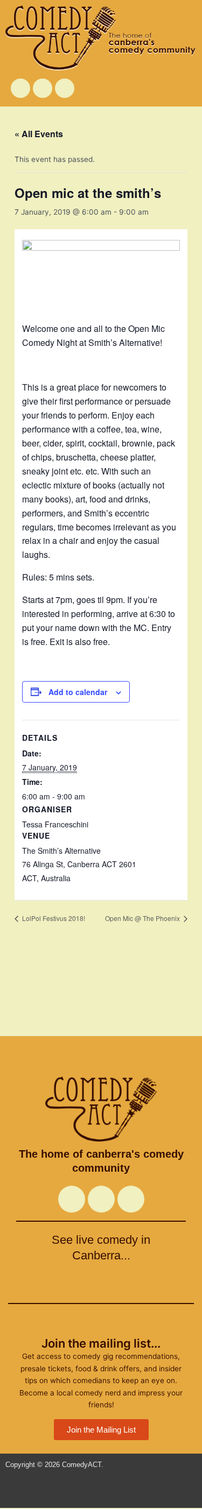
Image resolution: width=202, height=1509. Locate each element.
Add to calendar (77, 691)
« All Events (39, 133)
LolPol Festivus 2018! (52, 918)
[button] (167, 88)
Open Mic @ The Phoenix (143, 918)
